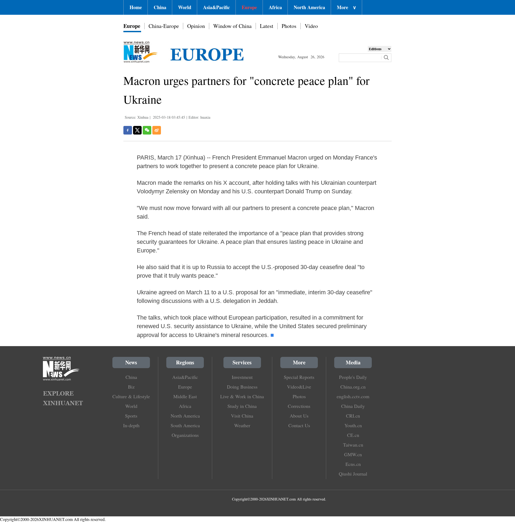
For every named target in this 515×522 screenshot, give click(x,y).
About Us (299, 415)
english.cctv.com (353, 396)
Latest (266, 26)
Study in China (242, 406)
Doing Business (242, 386)
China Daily (353, 406)
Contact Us (299, 425)
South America (185, 425)
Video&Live (299, 386)
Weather (242, 425)
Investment (242, 377)
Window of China (232, 26)
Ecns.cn (353, 464)
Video (311, 26)
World (184, 7)
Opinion (196, 26)
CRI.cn (353, 415)
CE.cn (353, 435)
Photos (289, 26)
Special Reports (299, 377)
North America (309, 7)
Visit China (242, 415)
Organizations (185, 435)
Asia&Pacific (216, 7)
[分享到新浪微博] (156, 130)
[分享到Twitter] (137, 130)
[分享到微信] (147, 130)
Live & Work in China (242, 396)
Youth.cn (353, 425)
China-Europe (164, 26)
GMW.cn (353, 454)
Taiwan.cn (353, 444)
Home (136, 7)
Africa (275, 7)
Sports (131, 415)
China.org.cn (353, 386)
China (160, 7)
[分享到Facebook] (127, 130)
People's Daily (353, 377)
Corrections (299, 406)
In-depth (131, 425)
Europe (249, 7)
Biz (131, 386)
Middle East (185, 396)
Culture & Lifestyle (131, 396)
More (346, 7)
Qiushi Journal (353, 473)
